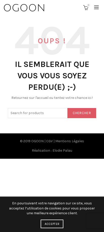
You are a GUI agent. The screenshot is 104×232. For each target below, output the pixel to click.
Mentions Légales (69, 141)
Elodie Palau (62, 150)
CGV (49, 141)
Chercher (82, 113)
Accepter (52, 224)
